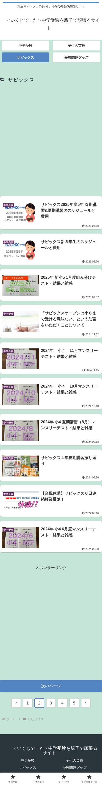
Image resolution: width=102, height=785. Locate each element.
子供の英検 (74, 760)
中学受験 (27, 760)
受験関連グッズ (74, 767)
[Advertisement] (51, 138)
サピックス (27, 767)
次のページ (51, 686)
